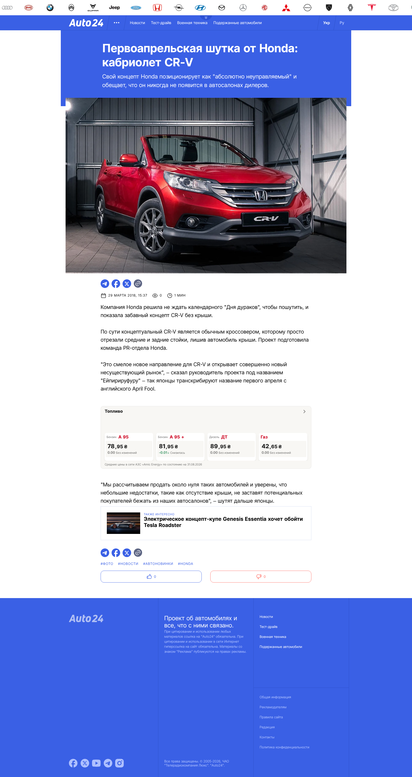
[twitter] (127, 283)
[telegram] (105, 283)
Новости (137, 22)
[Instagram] (119, 763)
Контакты (267, 737)
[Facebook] (73, 763)
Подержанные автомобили (237, 22)
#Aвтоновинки (158, 564)
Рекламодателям (273, 707)
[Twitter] (85, 763)
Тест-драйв (161, 22)
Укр (326, 22)
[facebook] (116, 283)
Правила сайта (271, 717)
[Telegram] (108, 763)
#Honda (185, 564)
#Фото (107, 564)
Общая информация (275, 697)
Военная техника (192, 22)
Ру (342, 22)
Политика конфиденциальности (284, 747)
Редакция (267, 727)
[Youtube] (96, 763)
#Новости (128, 564)
